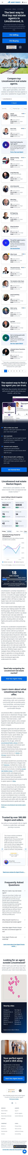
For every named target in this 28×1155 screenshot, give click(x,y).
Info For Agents (18, 1113)
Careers (3, 1134)
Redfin (10, 565)
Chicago (3, 755)
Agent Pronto (8, 9)
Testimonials (4, 1131)
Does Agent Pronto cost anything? (9, 938)
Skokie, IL (17, 1020)
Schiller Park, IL (19, 1018)
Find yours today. (14, 1099)
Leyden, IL (6, 1018)
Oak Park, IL (18, 1012)
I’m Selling (14, 35)
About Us (3, 1126)
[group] (14, 849)
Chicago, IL (6, 1010)
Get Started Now (15, 248)
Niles (14, 781)
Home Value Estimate (6, 1116)
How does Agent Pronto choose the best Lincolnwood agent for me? (12, 929)
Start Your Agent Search (14, 1078)
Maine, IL (6, 1020)
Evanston (6, 765)
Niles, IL (6, 1024)
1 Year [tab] (17, 531)
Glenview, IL (7, 1016)
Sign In (25, 2)
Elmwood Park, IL (8, 1012)
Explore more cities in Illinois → (12, 1030)
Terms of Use (18, 1128)
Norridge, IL (18, 1010)
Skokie (18, 753)
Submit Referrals (19, 1116)
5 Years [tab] (25, 531)
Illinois (14, 9)
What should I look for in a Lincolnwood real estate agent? (11, 921)
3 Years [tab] (21, 531)
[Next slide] (25, 849)
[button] (16, 984)
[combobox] (14, 99)
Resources (3, 1113)
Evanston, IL (7, 1014)
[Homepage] (14, 2)
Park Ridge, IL (18, 1014)
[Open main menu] (2, 2)
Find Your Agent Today (14, 679)
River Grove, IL (18, 1016)
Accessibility (18, 1134)
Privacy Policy (18, 1126)
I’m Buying (14, 41)
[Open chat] (24, 1151)
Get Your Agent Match (16, 343)
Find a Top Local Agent (16, 152)
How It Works (4, 1110)
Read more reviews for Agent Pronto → (14, 872)
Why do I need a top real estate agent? (11, 892)
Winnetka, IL (18, 1024)
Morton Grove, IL (8, 1022)
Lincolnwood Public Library (9, 743)
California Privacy (19, 1131)
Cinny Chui (12, 861)
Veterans (3, 1118)
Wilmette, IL (18, 1022)
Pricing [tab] (4, 531)
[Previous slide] (2, 849)
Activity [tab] (9, 531)
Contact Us (3, 1128)
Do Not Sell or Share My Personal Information (14, 1149)
